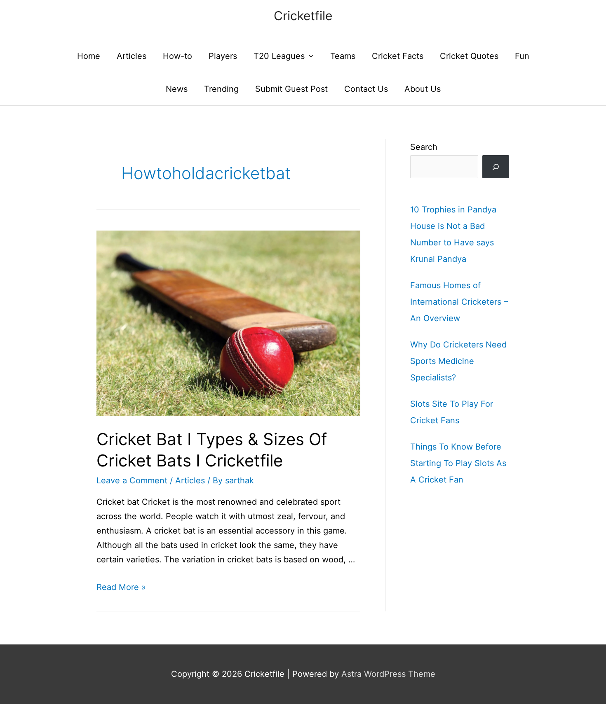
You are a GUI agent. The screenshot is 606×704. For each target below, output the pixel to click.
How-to (177, 56)
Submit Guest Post (291, 89)
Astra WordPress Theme (388, 674)
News (177, 89)
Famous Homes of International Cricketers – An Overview (459, 301)
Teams (342, 56)
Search (423, 147)
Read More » (121, 587)
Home (88, 56)
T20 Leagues (279, 56)
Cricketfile (303, 15)
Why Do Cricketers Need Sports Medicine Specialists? (458, 361)
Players (223, 56)
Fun (522, 56)
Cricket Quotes (469, 56)
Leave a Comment (131, 480)
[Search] (495, 166)
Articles (131, 56)
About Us (422, 89)
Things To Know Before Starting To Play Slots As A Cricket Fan (458, 463)
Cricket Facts (397, 56)
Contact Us (366, 89)
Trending (221, 89)
